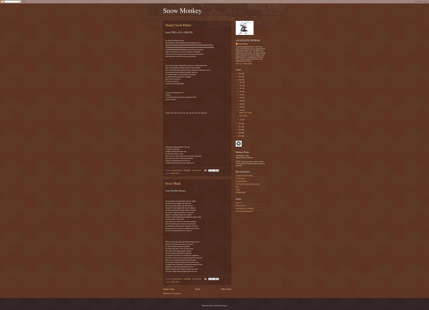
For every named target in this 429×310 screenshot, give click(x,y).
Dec (241, 82)
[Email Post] (205, 170)
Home (197, 289)
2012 (240, 123)
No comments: (197, 170)
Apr (241, 104)
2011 (240, 127)
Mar (241, 107)
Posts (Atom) (176, 293)
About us (239, 203)
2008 (240, 136)
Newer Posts (169, 289)
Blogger (224, 305)
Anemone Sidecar (241, 181)
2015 (240, 73)
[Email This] (209, 170)
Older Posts (226, 289)
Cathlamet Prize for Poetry (244, 175)
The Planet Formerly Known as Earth (248, 184)
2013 (240, 80)
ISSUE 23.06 (175, 173)
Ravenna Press (241, 205)
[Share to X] (213, 170)
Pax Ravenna (240, 178)
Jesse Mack (173, 183)
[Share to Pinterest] (218, 170)
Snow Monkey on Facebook (245, 208)
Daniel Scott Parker (178, 25)
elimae (238, 190)
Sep (241, 91)
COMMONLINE (241, 192)
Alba (237, 187)
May (241, 101)
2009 (240, 133)
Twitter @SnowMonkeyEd (244, 211)
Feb (241, 110)
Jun (241, 98)
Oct (241, 88)
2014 (240, 76)
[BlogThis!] (211, 170)
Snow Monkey (182, 10)
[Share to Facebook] (216, 170)
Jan (241, 120)
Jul (241, 95)
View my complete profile (244, 63)
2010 (240, 130)
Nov (241, 85)
